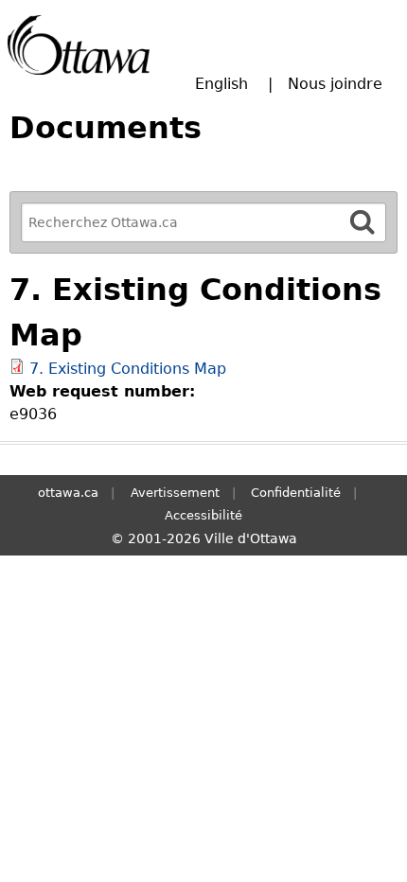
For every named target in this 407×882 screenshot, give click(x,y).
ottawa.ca (68, 492)
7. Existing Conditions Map (127, 369)
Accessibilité (203, 515)
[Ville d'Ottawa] (78, 45)
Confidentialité (296, 492)
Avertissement (175, 492)
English (221, 84)
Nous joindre (335, 84)
